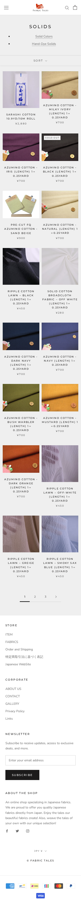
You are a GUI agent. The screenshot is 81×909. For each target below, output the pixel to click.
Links (9, 718)
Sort (39, 60)
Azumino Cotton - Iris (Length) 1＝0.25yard (21, 171)
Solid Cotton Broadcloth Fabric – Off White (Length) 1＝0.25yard (60, 299)
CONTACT (12, 696)
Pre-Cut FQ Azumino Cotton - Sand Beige (21, 228)
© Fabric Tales (40, 860)
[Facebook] (7, 830)
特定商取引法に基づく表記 (24, 657)
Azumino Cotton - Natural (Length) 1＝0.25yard (60, 228)
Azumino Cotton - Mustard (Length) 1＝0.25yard (60, 422)
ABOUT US (13, 689)
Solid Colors (44, 36)
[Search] (67, 7)
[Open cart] (75, 7)
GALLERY (12, 704)
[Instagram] (27, 830)
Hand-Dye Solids (44, 44)
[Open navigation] (6, 7)
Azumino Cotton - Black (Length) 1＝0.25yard (60, 171)
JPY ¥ (38, 850)
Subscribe (22, 775)
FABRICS (11, 642)
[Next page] (56, 597)
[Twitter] (17, 830)
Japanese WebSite (18, 664)
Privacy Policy (15, 711)
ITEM (9, 634)
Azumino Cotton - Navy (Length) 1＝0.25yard (59, 360)
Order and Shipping (19, 649)
